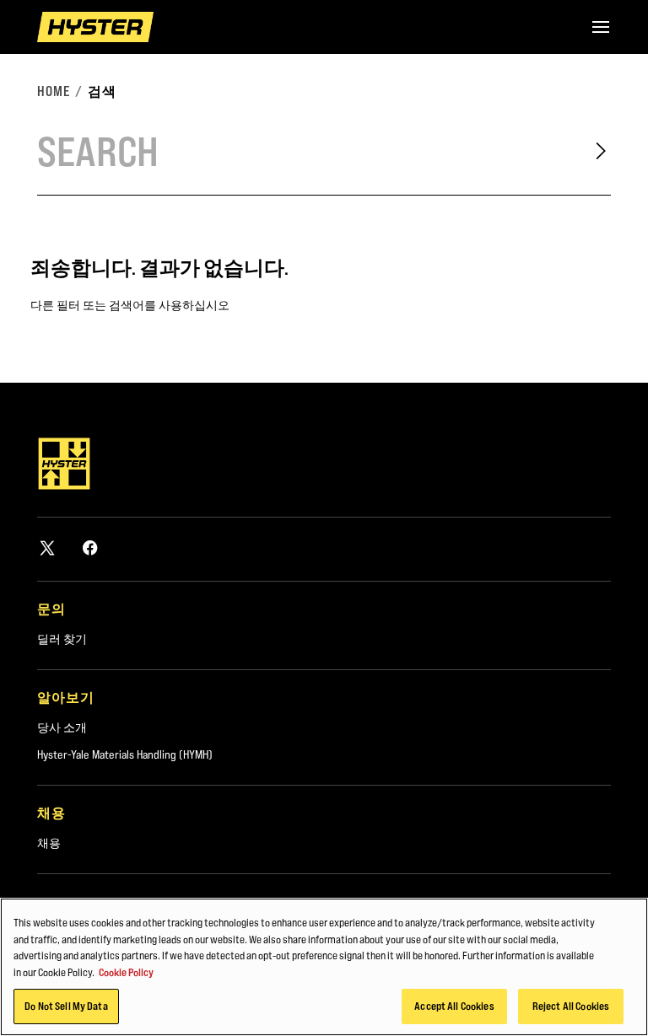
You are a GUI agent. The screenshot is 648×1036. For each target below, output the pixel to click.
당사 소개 (62, 727)
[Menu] (601, 27)
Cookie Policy (126, 972)
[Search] (601, 150)
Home (53, 91)
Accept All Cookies (454, 1005)
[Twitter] (47, 547)
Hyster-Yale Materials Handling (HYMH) (125, 754)
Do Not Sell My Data (65, 1005)
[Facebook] (90, 547)
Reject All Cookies (570, 1005)
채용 (49, 843)
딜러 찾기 (62, 639)
